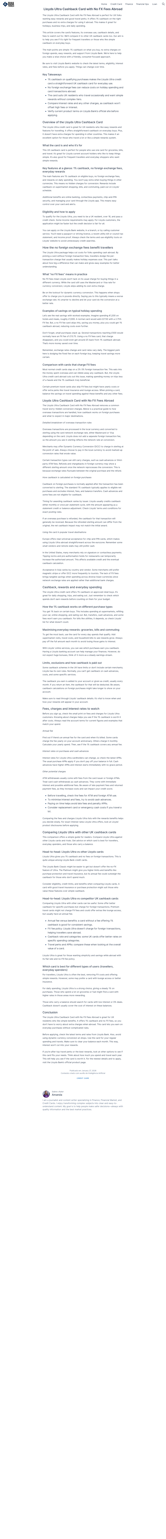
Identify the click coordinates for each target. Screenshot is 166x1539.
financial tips (142, 4)
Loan (154, 4)
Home (104, 4)
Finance (129, 4)
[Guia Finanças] (8, 4)
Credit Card (116, 4)
